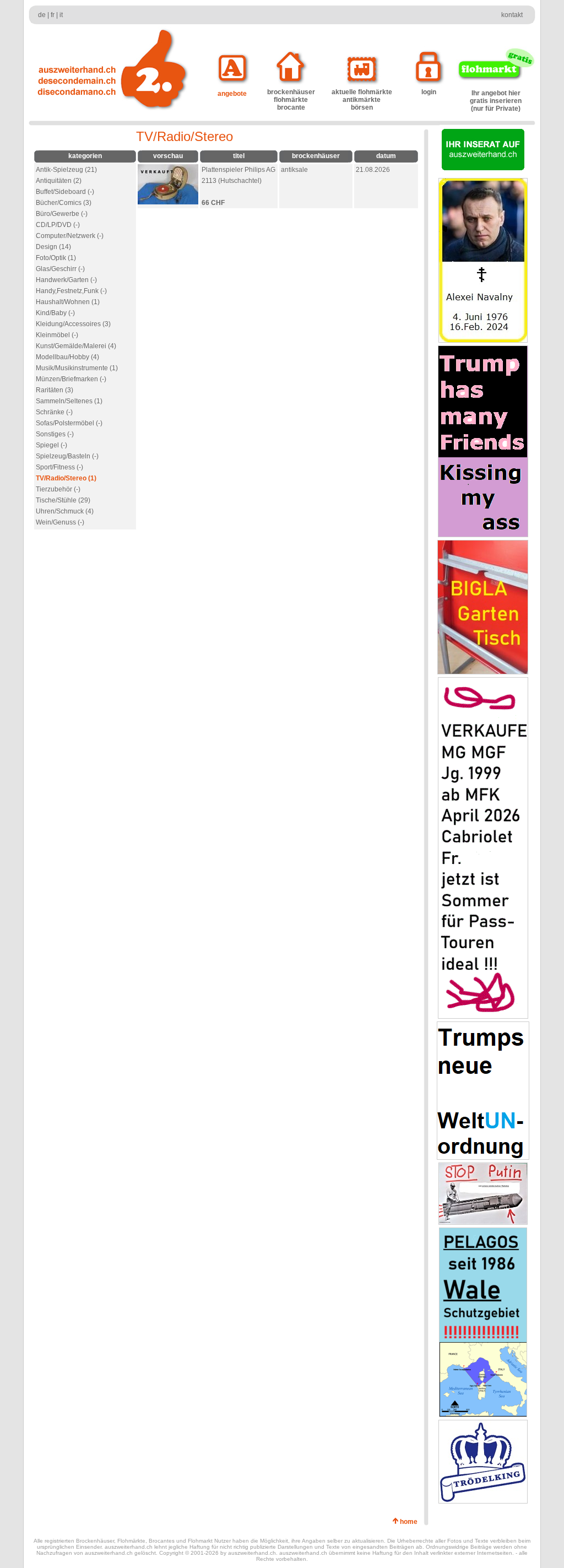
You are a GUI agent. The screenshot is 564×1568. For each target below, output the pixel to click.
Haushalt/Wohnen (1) (68, 302)
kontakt (512, 15)
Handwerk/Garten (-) (66, 280)
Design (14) (53, 247)
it (61, 15)
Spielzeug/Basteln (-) (67, 456)
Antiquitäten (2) (59, 181)
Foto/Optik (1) (56, 258)
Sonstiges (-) (55, 434)
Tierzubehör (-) (58, 489)
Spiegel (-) (51, 445)
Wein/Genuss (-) (60, 522)
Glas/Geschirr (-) (60, 269)
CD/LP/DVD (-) (58, 225)
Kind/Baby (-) (55, 313)
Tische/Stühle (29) (63, 500)
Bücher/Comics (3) (63, 203)
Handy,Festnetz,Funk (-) (71, 291)
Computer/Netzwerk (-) (70, 236)
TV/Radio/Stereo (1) (66, 478)
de (42, 15)
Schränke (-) (54, 412)
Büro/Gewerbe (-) (62, 214)
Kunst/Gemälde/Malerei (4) (76, 346)
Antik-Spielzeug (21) (66, 170)
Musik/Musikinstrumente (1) (77, 368)
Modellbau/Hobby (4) (67, 357)
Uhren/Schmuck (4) (65, 511)
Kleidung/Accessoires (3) (73, 324)
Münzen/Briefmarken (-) (71, 379)
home (410, 1522)
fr (53, 15)
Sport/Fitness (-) (59, 467)
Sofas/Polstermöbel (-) (69, 423)
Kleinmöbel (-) (57, 335)
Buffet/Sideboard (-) (65, 192)
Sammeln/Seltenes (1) (69, 401)
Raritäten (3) (54, 390)
